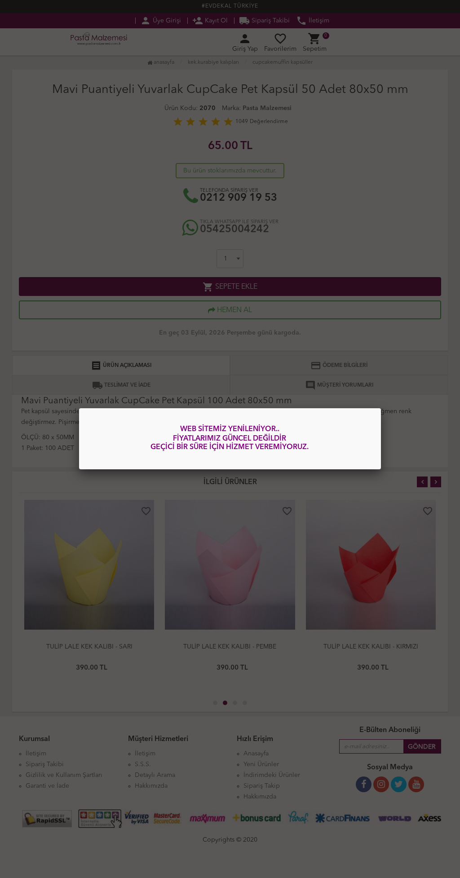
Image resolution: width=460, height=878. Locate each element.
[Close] (381, 408)
